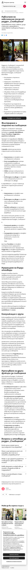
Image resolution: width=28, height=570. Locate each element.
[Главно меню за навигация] (25, 2)
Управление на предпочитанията (14, 561)
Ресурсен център (9, 2)
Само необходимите (14, 558)
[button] (14, 446)
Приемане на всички (14, 554)
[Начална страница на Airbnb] (3, 2)
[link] (2, 35)
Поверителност (5, 567)
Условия (12, 567)
